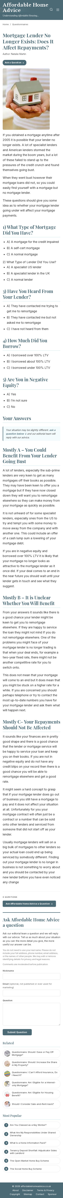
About (15, 1190)
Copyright (15, 1194)
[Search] (51, 10)
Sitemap (28, 1194)
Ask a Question (13, 62)
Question (7, 1000)
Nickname (8, 970)
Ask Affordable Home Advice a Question (28, 903)
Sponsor (52, 1194)
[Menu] (57, 10)
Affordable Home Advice (25, 7)
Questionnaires (20, 24)
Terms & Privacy (45, 1190)
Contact (40, 1194)
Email (27, 985)
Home (6, 24)
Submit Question (17, 1032)
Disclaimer (27, 1190)
